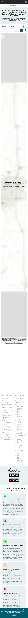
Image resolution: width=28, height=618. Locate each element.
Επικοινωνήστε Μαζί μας (13, 581)
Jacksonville (20, 424)
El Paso (18, 447)
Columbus (19, 429)
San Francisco (20, 426)
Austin (18, 427)
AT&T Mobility (7, 427)
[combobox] (4, 26)
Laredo (18, 453)
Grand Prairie (20, 460)
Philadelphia (20, 413)
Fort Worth (19, 445)
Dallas (18, 419)
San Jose (19, 421)
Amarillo (19, 458)
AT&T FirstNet (7, 437)
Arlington (19, 448)
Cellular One (6, 434)
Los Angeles (19, 408)
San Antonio (20, 416)
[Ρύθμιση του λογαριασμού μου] (26, 2)
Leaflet (3, 338)
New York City (20, 406)
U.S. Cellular (6, 435)
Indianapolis (20, 422)
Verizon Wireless (8, 429)
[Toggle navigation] (2, 2)
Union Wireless (7, 426)
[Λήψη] (14, 475)
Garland (18, 455)
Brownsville (19, 462)
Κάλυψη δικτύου (18, 30)
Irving (18, 457)
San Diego (19, 417)
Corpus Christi (20, 450)
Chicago (19, 409)
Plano (18, 452)
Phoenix (19, 414)
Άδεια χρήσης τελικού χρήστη (13, 612)
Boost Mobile (7, 439)
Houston (19, 411)
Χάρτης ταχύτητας (22, 30)
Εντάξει (14, 615)
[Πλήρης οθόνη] (25, 26)
